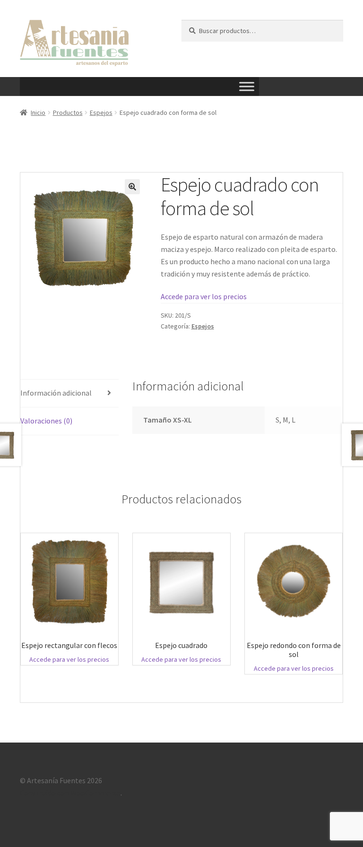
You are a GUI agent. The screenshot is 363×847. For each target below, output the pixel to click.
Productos (68, 112)
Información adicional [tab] (56, 393)
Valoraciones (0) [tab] (46, 420)
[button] (132, 186)
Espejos (101, 112)
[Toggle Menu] (246, 86)
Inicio (38, 112)
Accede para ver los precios (204, 296)
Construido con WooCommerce (70, 792)
